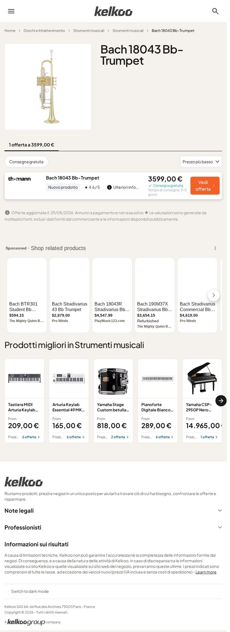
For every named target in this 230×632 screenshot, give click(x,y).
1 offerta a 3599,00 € (31, 145)
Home (9, 30)
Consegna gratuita (26, 161)
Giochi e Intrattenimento (44, 30)
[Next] (221, 400)
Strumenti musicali (88, 30)
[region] (113, 400)
